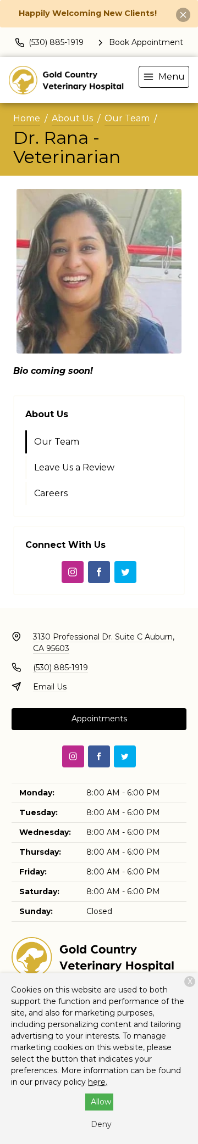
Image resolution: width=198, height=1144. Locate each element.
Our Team (127, 118)
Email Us (50, 687)
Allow (101, 1102)
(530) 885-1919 (60, 667)
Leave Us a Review (74, 467)
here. (97, 1082)
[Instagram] (73, 572)
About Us (72, 118)
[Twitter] (125, 572)
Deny (101, 1124)
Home (26, 118)
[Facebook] (99, 572)
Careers (51, 493)
